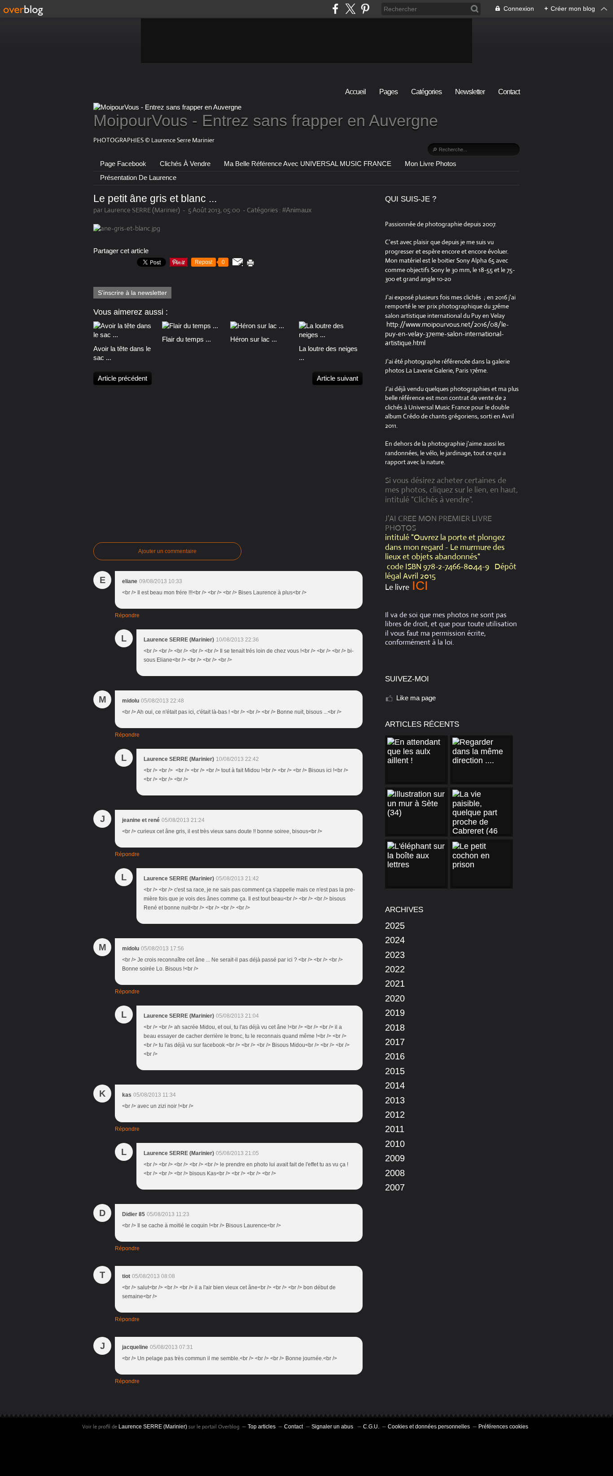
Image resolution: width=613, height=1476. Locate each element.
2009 (395, 1158)
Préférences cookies (503, 1426)
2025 (395, 926)
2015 (395, 1071)
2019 (395, 1013)
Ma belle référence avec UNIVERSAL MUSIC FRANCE (307, 163)
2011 (394, 1129)
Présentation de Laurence (138, 177)
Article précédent (122, 378)
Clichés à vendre (185, 163)
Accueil (355, 92)
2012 (395, 1115)
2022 (395, 969)
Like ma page (416, 698)
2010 (395, 1144)
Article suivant (337, 378)
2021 (395, 983)
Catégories (426, 92)
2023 (395, 955)
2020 (395, 998)
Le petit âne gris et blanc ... (155, 198)
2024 (395, 940)
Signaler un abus (333, 1426)
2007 (395, 1187)
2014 (395, 1085)
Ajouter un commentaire (167, 551)
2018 (395, 1027)
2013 (395, 1100)
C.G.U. (371, 1426)
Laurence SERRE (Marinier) (152, 1426)
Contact (509, 92)
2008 (395, 1173)
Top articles (262, 1426)
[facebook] (335, 9)
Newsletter (470, 92)
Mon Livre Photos (430, 163)
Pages (388, 92)
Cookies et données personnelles (429, 1426)
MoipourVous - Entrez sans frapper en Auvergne (265, 120)
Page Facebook (123, 163)
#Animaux (297, 210)
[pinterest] (365, 9)
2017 (395, 1042)
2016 (395, 1056)
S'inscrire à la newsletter (132, 292)
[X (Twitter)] (350, 9)
